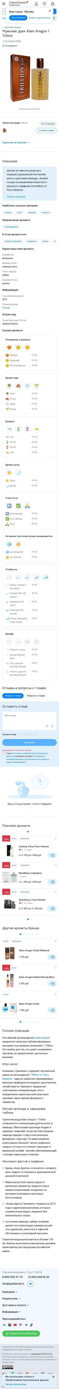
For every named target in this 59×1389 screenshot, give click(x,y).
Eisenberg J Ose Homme (32, 899)
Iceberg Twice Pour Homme (34, 846)
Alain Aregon (42, 1037)
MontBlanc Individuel (30, 873)
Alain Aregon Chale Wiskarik (34, 950)
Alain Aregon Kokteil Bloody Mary (36, 977)
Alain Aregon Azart (29, 1003)
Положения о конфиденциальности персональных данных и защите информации (27, 759)
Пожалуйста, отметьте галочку (16, 750)
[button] (28, 831)
